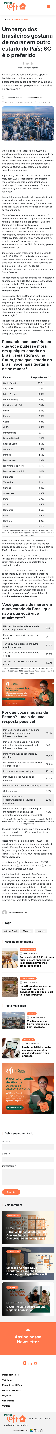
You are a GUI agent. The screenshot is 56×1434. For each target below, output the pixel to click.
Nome (6, 1141)
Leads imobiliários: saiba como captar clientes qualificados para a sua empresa (36, 1051)
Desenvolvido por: (21, 1430)
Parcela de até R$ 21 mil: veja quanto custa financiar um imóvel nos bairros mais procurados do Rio (37, 961)
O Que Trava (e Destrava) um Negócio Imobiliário (25, 1308)
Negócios (6, 1395)
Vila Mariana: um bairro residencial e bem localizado (38, 1024)
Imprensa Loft (20, 912)
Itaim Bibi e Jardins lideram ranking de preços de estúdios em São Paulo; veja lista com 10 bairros (36, 990)
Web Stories (8, 1400)
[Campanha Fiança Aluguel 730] (28, 692)
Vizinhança (7, 1380)
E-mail (6, 1153)
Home (7, 19)
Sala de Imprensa (21, 19)
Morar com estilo (10, 1374)
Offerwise (27, 931)
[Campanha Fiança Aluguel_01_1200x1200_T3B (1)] (28, 1088)
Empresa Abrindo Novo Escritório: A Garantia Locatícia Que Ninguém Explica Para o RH (27, 1271)
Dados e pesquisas (11, 1390)
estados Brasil (10, 931)
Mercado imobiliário (12, 1385)
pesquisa (41, 931)
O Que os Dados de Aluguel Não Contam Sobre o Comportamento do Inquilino (27, 1235)
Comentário (9, 1166)
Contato (6, 1406)
